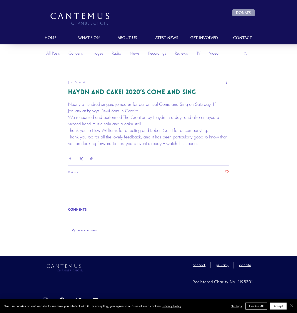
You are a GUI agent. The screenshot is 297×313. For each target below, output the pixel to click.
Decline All (256, 306)
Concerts (75, 53)
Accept (278, 306)
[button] (243, 12)
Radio (116, 53)
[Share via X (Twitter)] (81, 158)
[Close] (291, 306)
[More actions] (226, 82)
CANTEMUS (81, 16)
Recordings (157, 53)
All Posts (53, 53)
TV (198, 53)
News (135, 53)
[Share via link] (91, 158)
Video (214, 53)
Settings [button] (236, 306)
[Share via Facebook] (70, 158)
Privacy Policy (171, 306)
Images (97, 53)
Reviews (181, 53)
